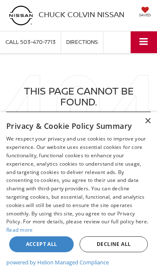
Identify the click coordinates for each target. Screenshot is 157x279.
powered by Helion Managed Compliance (57, 262)
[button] (30, 42)
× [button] (147, 121)
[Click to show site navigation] (144, 42)
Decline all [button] (114, 244)
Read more (19, 229)
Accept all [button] (41, 244)
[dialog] (78, 195)
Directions (82, 42)
